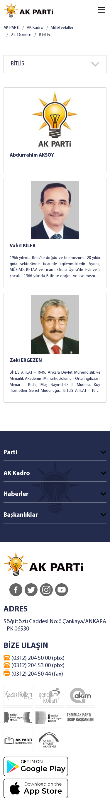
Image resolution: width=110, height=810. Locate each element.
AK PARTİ (11, 28)
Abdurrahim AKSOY (32, 155)
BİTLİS (17, 64)
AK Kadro (35, 28)
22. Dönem (21, 35)
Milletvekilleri (63, 28)
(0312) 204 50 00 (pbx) (37, 658)
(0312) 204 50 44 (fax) (36, 674)
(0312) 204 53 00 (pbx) (37, 666)
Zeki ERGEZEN (26, 360)
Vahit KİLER (22, 245)
